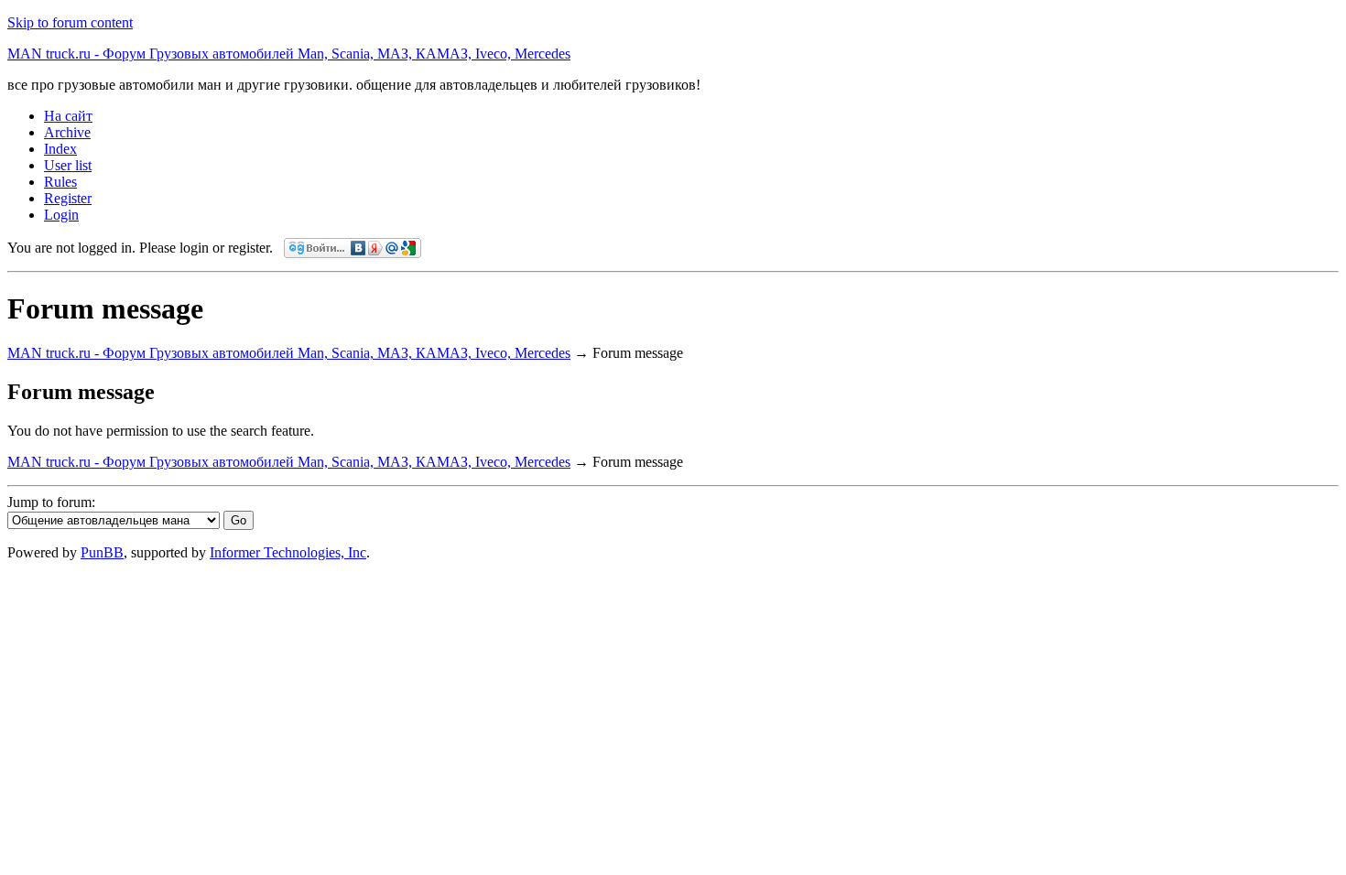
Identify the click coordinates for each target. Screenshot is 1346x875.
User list (68, 165)
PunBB (102, 552)
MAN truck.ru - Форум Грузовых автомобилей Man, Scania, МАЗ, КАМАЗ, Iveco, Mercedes (288, 53)
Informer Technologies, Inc (288, 552)
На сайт (68, 116)
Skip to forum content (70, 22)
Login (61, 214)
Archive (67, 132)
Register (68, 198)
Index (60, 149)
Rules (60, 181)
